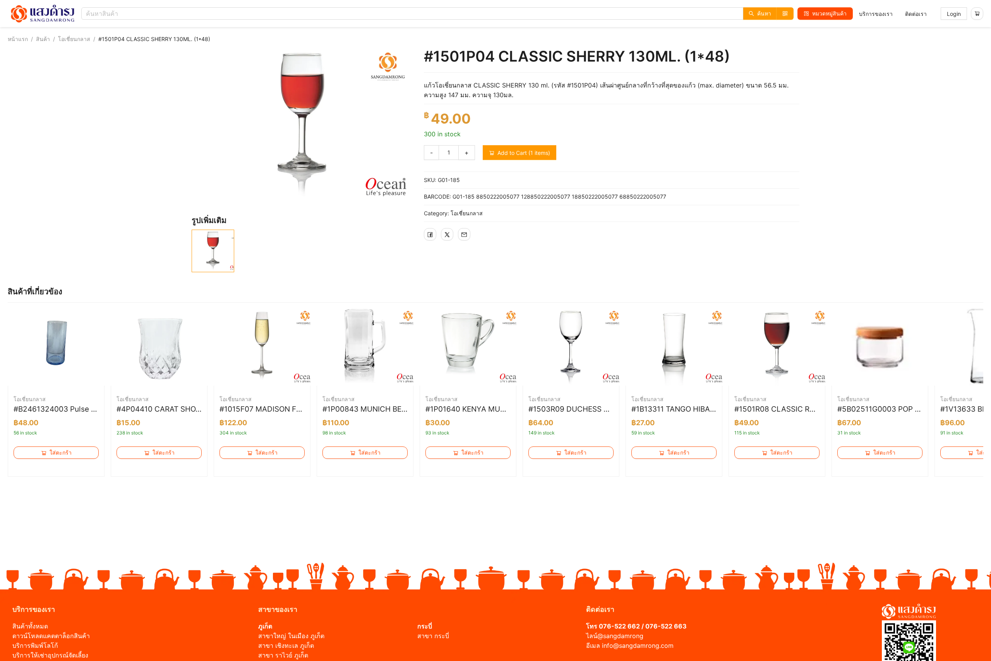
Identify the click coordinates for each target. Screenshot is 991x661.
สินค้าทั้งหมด (30, 626)
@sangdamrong (620, 636)
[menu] (893, 14)
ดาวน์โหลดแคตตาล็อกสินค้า (51, 636)
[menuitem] (876, 14)
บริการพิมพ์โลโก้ (35, 645)
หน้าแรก (18, 39)
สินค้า (43, 39)
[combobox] (439, 13)
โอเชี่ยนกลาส (74, 39)
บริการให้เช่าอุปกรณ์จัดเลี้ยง (50, 655)
